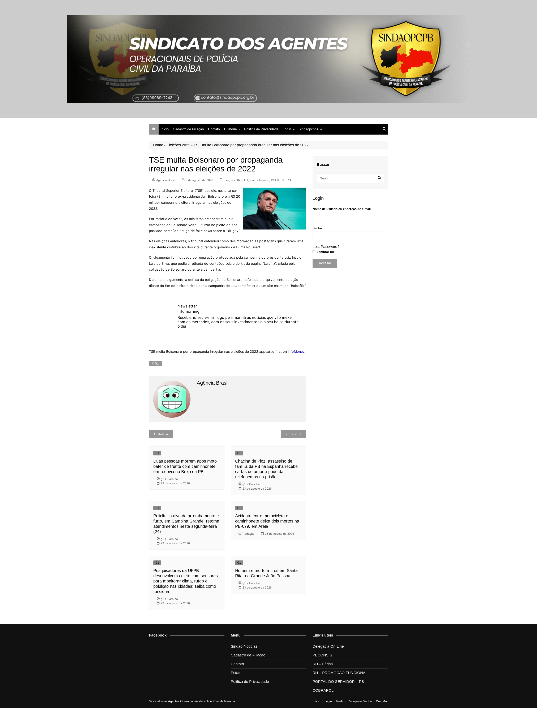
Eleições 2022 (178, 145)
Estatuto (238, 673)
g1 (157, 363)
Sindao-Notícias (244, 646)
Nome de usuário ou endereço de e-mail (342, 209)
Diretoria (230, 129)
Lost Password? (326, 247)
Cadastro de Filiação (188, 129)
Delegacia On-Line (328, 646)
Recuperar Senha (360, 701)
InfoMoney (296, 351)
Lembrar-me (325, 252)
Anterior (163, 434)
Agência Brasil (165, 180)
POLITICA (277, 180)
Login (287, 129)
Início (165, 129)
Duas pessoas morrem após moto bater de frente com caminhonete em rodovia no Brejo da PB (185, 466)
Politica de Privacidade (261, 129)
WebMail (382, 701)
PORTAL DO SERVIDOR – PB (338, 681)
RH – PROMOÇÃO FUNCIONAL (340, 673)
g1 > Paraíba (169, 479)
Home (158, 145)
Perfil (339, 701)
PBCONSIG (322, 655)
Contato (214, 129)
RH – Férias (323, 664)
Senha (317, 228)
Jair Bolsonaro (259, 180)
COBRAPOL (323, 690)
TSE (289, 180)
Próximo (291, 434)
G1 (246, 180)
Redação (248, 533)
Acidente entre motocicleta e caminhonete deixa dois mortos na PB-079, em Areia (267, 521)
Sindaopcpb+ (308, 129)
